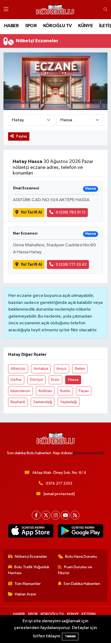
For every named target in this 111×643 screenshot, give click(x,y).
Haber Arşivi (25, 594)
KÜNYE (85, 25)
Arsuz (61, 369)
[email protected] (88, 453)
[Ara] (105, 9)
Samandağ (42, 402)
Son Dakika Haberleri (82, 584)
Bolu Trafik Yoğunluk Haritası (29, 570)
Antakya (41, 369)
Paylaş (21, 136)
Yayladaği (68, 402)
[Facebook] (36, 515)
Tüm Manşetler (27, 584)
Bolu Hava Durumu (81, 557)
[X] (45, 515)
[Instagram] (55, 515)
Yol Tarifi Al (31, 212)
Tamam (70, 636)
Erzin (55, 380)
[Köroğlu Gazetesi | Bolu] (55, 9)
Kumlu (65, 391)
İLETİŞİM (89, 614)
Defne (16, 380)
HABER (11, 25)
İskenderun (20, 391)
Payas (84, 391)
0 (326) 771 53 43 (71, 264)
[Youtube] (65, 515)
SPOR (31, 25)
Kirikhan (45, 391)
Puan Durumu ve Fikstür (75, 570)
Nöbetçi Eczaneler (31, 557)
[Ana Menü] (6, 9)
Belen (80, 369)
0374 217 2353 (59, 483)
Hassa (73, 380)
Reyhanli (18, 402)
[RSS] (75, 515)
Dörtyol (36, 380)
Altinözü (18, 369)
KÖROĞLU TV (57, 25)
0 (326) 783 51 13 (70, 212)
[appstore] (30, 532)
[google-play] (80, 532)
